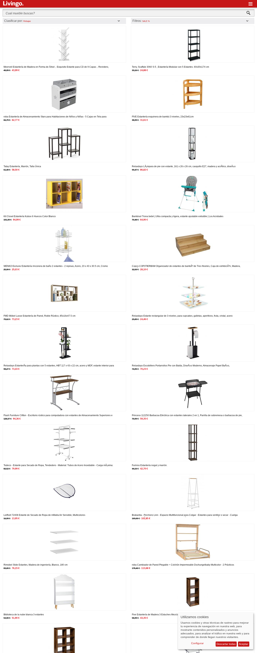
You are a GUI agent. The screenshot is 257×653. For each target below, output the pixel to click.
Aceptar (243, 643)
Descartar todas (226, 643)
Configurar (197, 643)
